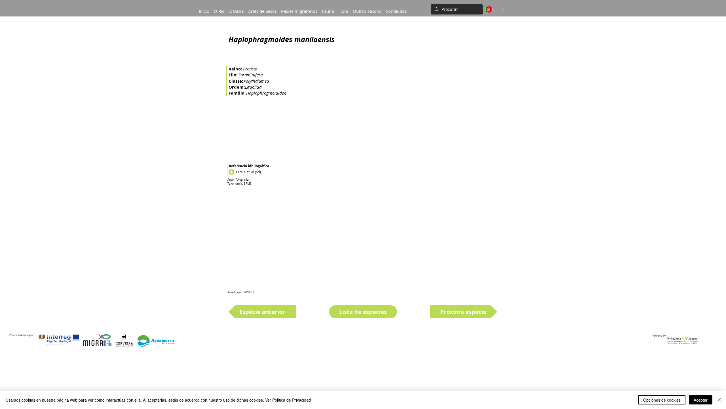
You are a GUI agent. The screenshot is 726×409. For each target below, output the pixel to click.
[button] (236, 8)
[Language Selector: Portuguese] (495, 9)
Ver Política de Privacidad (288, 400)
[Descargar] (231, 171)
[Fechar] (719, 399)
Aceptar (701, 400)
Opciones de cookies (662, 400)
